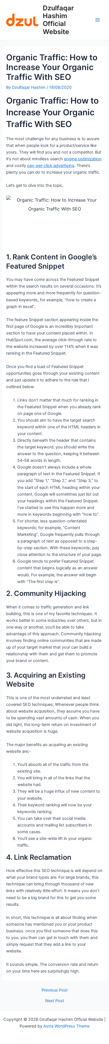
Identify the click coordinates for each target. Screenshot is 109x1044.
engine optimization (82, 158)
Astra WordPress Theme (66, 1026)
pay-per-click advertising (50, 165)
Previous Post (55, 990)
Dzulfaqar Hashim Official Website (58, 20)
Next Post (54, 1001)
